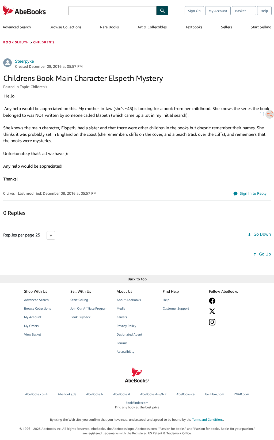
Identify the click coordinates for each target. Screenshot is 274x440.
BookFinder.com (137, 405)
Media (121, 308)
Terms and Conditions (207, 420)
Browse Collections (65, 27)
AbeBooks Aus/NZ (153, 394)
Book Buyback (80, 317)
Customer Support (176, 308)
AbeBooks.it (121, 394)
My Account (218, 11)
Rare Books (109, 27)
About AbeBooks (129, 300)
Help (264, 11)
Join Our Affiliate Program (89, 308)
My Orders (31, 326)
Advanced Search (17, 27)
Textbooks (193, 27)
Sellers (226, 27)
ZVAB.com (241, 394)
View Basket (32, 334)
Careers (122, 317)
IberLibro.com (214, 394)
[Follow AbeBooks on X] (229, 311)
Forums (122, 343)
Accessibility (125, 351)
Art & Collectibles (152, 27)
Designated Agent (129, 334)
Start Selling (261, 27)
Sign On (194, 11)
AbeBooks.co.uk (36, 394)
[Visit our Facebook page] (229, 300)
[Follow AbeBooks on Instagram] (229, 322)
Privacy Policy (126, 326)
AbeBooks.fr (94, 394)
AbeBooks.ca (185, 394)
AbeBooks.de (67, 394)
